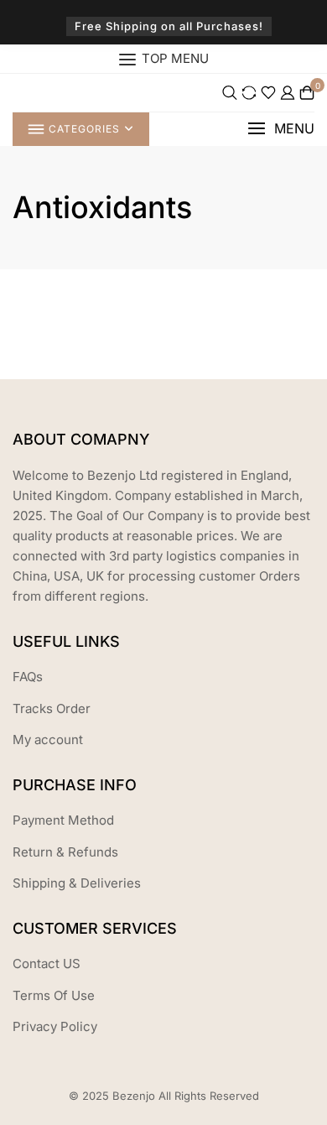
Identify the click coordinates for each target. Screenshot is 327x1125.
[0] (306, 92)
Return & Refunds (65, 852)
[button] (280, 129)
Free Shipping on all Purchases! (169, 26)
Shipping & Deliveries (77, 883)
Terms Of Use (54, 995)
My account (48, 739)
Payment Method (63, 820)
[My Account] (287, 92)
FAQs (28, 677)
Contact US (46, 963)
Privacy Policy (55, 1026)
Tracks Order (52, 708)
